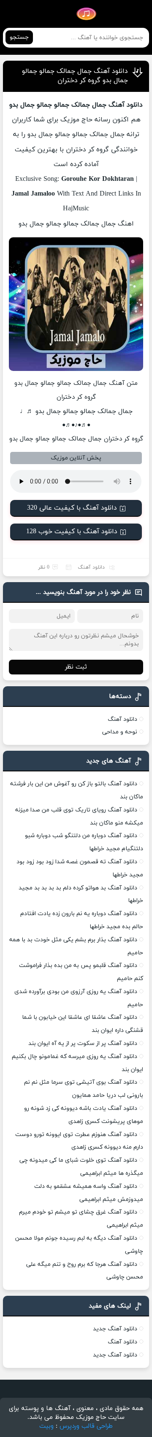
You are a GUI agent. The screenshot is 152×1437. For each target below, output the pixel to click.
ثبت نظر (76, 667)
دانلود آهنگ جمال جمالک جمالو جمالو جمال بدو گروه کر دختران (75, 76)
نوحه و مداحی (119, 732)
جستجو (19, 37)
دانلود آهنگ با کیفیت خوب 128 (71, 531)
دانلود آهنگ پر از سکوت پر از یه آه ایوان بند (82, 1043)
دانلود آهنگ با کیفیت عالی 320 (72, 508)
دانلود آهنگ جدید (115, 1329)
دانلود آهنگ (91, 567)
